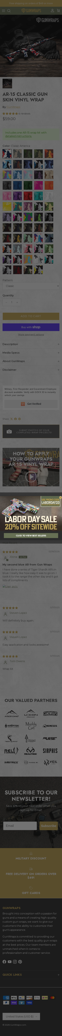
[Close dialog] (60, 497)
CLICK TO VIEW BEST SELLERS (31, 535)
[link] (31, 513)
